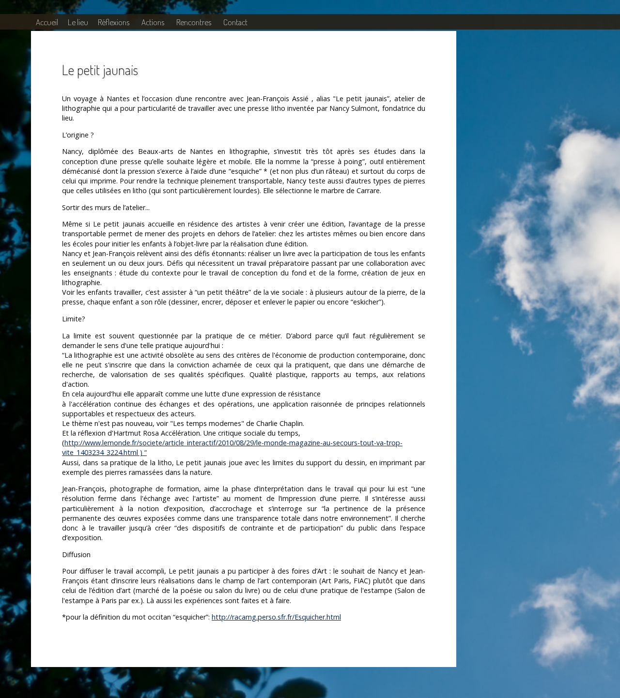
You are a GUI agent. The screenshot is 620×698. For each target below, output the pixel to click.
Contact (235, 21)
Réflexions (113, 21)
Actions (152, 21)
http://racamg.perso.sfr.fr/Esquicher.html (276, 617)
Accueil (47, 21)
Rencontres (193, 21)
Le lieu (78, 21)
